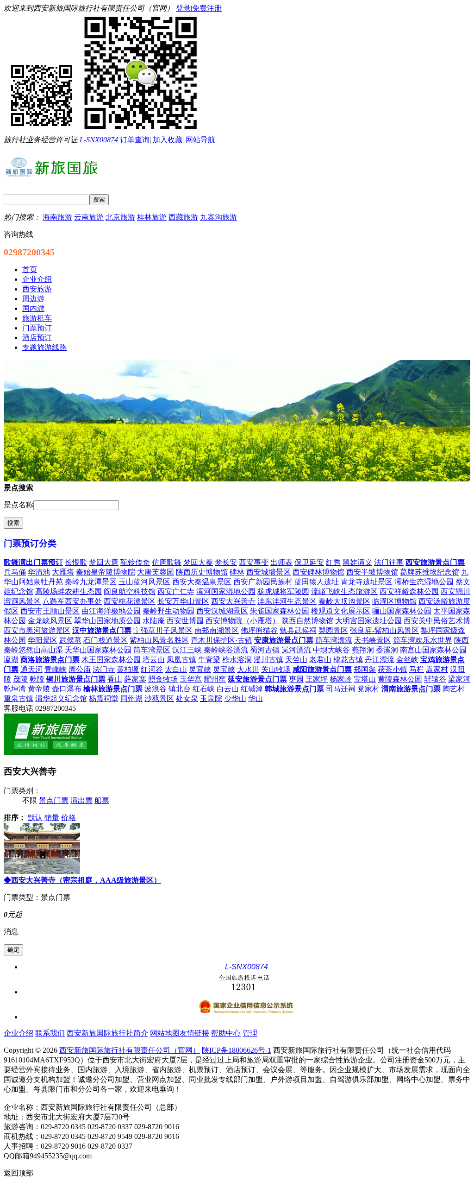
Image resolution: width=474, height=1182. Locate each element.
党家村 (368, 689)
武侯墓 (70, 640)
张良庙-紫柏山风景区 (384, 630)
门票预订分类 (30, 543)
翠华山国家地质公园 (107, 621)
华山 (255, 698)
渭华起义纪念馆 (61, 698)
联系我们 (50, 1033)
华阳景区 (42, 640)
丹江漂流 (379, 660)
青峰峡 (55, 669)
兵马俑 (15, 572)
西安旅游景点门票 (435, 562)
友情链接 (194, 1033)
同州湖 (131, 698)
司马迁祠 (341, 689)
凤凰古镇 (181, 660)
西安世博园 (185, 621)
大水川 (248, 669)
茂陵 (20, 679)
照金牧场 (163, 679)
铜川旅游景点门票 (76, 679)
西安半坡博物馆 (372, 572)
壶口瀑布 (66, 689)
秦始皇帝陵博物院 (105, 572)
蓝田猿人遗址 (316, 582)
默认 (35, 818)
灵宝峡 (224, 669)
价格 (68, 818)
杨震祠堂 (103, 698)
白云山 (228, 689)
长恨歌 (76, 562)
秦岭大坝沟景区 (344, 601)
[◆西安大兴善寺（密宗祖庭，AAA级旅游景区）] (42, 871)
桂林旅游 (152, 217)
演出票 (81, 800)
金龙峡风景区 (50, 621)
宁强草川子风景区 (163, 630)
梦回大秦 (198, 562)
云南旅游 (89, 217)
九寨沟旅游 (218, 217)
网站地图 (165, 1033)
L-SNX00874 (99, 140)
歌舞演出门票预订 (33, 562)
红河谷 (152, 669)
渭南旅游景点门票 (411, 689)
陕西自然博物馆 (307, 621)
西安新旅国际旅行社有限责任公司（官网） (129, 1050)
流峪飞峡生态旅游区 (344, 591)
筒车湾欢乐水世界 (422, 640)
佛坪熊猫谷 (259, 630)
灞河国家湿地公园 (226, 591)
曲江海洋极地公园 (111, 611)
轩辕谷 (435, 679)
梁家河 (459, 679)
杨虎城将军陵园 (283, 591)
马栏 (416, 669)
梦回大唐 (103, 562)
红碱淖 (252, 689)
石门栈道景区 (105, 640)
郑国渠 (365, 669)
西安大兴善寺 (233, 601)
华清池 (39, 572)
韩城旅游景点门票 (294, 689)
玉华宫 (191, 679)
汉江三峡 (187, 650)
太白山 (176, 669)
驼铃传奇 (135, 562)
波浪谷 (155, 689)
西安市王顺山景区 (50, 611)
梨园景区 (333, 630)
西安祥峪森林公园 (409, 591)
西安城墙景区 (268, 572)
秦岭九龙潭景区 (91, 582)
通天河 (31, 669)
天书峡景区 (372, 640)
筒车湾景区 (151, 650)
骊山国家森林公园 (401, 611)
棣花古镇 (348, 660)
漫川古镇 (268, 660)
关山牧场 (276, 669)
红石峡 (204, 689)
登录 (183, 8)
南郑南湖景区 (216, 630)
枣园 (296, 679)
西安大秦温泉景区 (201, 582)
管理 (250, 1033)
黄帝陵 (39, 689)
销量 (51, 818)
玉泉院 (211, 698)
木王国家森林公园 (111, 660)
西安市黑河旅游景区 (37, 630)
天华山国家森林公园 (98, 650)
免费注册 (207, 8)
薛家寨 (135, 679)
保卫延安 (309, 562)
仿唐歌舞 (166, 562)
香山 (114, 679)
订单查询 (135, 140)
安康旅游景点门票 (283, 640)
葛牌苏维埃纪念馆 (429, 572)
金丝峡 (407, 660)
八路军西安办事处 (72, 601)
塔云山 (154, 660)
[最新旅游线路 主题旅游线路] (237, 479)
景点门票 (54, 800)
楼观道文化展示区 (340, 611)
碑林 (237, 572)
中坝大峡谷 (331, 650)
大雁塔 (63, 572)
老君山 (320, 660)
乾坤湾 (15, 689)
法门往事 (389, 562)
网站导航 (200, 140)
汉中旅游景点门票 (101, 630)
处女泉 (187, 698)
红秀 (333, 562)
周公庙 (80, 669)
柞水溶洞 (237, 660)
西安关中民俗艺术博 (437, 621)
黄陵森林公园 (400, 679)
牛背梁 (209, 660)
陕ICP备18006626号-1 (236, 1050)
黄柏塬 (128, 669)
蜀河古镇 (265, 650)
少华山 (235, 698)
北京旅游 (120, 217)
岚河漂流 (296, 650)
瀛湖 (11, 660)
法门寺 (104, 669)
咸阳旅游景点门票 (322, 669)
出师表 (281, 562)
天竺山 (296, 660)
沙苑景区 (159, 698)
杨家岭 (341, 679)
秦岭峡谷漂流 (226, 650)
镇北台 (179, 689)
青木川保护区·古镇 (221, 640)
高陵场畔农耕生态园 (68, 591)
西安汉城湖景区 (222, 611)
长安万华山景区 (183, 601)
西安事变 (253, 562)
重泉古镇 (18, 698)
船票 (101, 800)
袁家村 (437, 669)
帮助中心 (226, 1033)
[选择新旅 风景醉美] (51, 752)
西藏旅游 (183, 217)
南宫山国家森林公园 (433, 650)
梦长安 (226, 562)
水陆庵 (154, 621)
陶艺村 (454, 689)
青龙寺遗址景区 (367, 582)
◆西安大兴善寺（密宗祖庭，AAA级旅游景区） (82, 880)
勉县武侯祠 (298, 630)
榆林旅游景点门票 (113, 689)
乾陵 (37, 679)
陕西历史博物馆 (202, 572)
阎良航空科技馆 (130, 591)
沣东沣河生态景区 (287, 601)
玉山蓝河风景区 (144, 582)
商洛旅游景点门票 (50, 660)
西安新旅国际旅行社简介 (107, 1033)
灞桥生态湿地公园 (424, 582)
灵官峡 (200, 669)
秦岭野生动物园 (168, 611)
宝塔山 (365, 679)
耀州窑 (215, 679)
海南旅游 (57, 217)
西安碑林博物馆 (318, 572)
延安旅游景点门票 (257, 679)
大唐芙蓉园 (155, 572)
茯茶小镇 (392, 669)
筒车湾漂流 (333, 640)
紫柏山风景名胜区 (159, 640)
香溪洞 (387, 650)
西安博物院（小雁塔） (243, 621)
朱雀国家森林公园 (279, 611)
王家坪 (317, 679)
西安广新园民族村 (263, 582)
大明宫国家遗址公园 (368, 621)
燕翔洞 (363, 650)
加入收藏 (167, 140)
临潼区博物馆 (394, 601)
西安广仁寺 (175, 591)
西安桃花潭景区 (130, 601)
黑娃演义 (357, 562)
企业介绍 (18, 1033)
